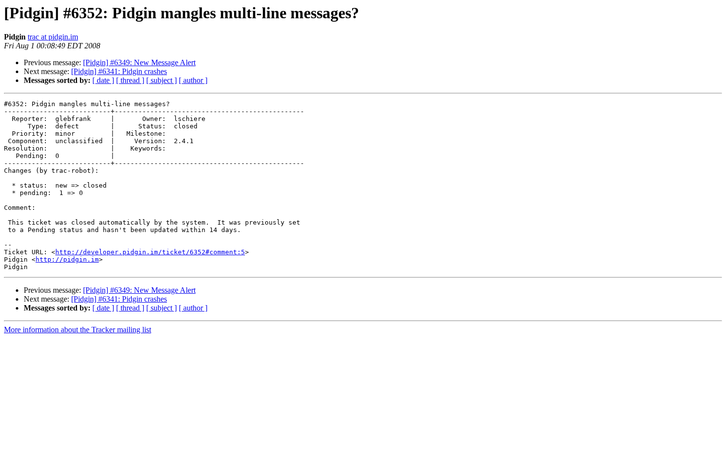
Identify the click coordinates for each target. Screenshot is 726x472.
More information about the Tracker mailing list (77, 329)
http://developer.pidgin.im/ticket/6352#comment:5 (150, 252)
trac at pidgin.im (53, 37)
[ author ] (193, 80)
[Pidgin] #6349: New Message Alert (139, 62)
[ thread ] (130, 80)
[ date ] (103, 80)
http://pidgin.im (67, 259)
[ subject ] (161, 80)
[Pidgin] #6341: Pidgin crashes (119, 71)
